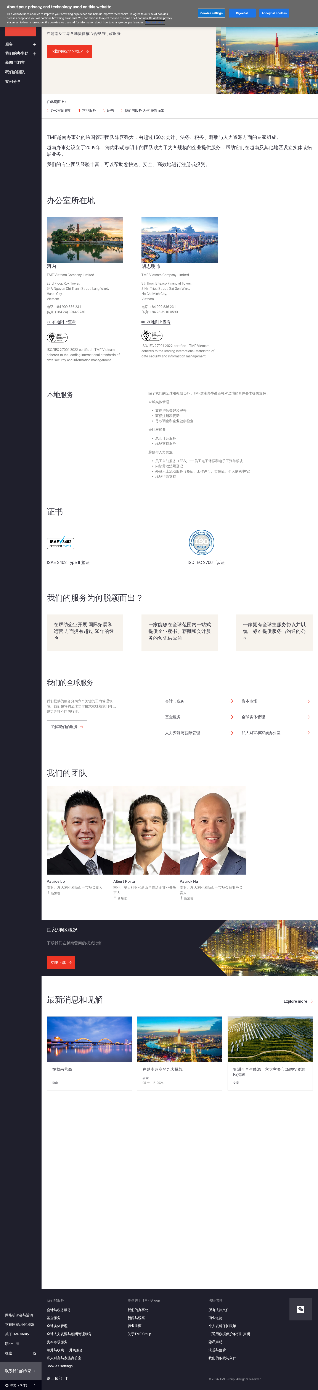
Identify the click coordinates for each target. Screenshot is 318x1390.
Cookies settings (60, 1366)
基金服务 (54, 1318)
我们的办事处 (138, 1310)
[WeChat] (300, 1309)
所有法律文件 (219, 1310)
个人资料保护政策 (222, 1326)
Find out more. (154, 22)
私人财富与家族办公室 (64, 1358)
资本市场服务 (57, 1342)
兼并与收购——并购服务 (65, 1350)
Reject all (242, 13)
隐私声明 (215, 1342)
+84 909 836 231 (68, 307)
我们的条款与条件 (222, 1358)
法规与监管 (217, 1350)
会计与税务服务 (59, 1310)
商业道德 (215, 1318)
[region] (159, 13)
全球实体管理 (57, 1326)
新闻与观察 (136, 1318)
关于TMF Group (139, 1334)
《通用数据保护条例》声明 (229, 1334)
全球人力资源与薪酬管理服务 (69, 1334)
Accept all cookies (274, 13)
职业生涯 (134, 1326)
